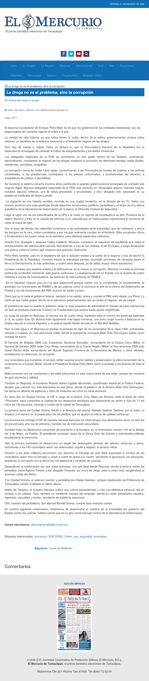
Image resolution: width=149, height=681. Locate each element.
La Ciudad (29, 66)
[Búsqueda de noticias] (86, 54)
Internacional (84, 66)
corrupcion (40, 536)
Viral (100, 66)
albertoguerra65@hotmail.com (49, 524)
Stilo (111, 66)
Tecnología (34, 75)
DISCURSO (56, 536)
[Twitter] (71, 54)
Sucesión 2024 (92, 75)
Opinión (51, 75)
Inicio (13, 66)
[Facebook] (64, 54)
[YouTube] (79, 54)
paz (76, 536)
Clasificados (69, 75)
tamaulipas (100, 536)
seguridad (86, 536)
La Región (47, 66)
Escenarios (127, 66)
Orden (68, 536)
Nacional (65, 66)
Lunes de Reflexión (54, 548)
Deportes (16, 75)
